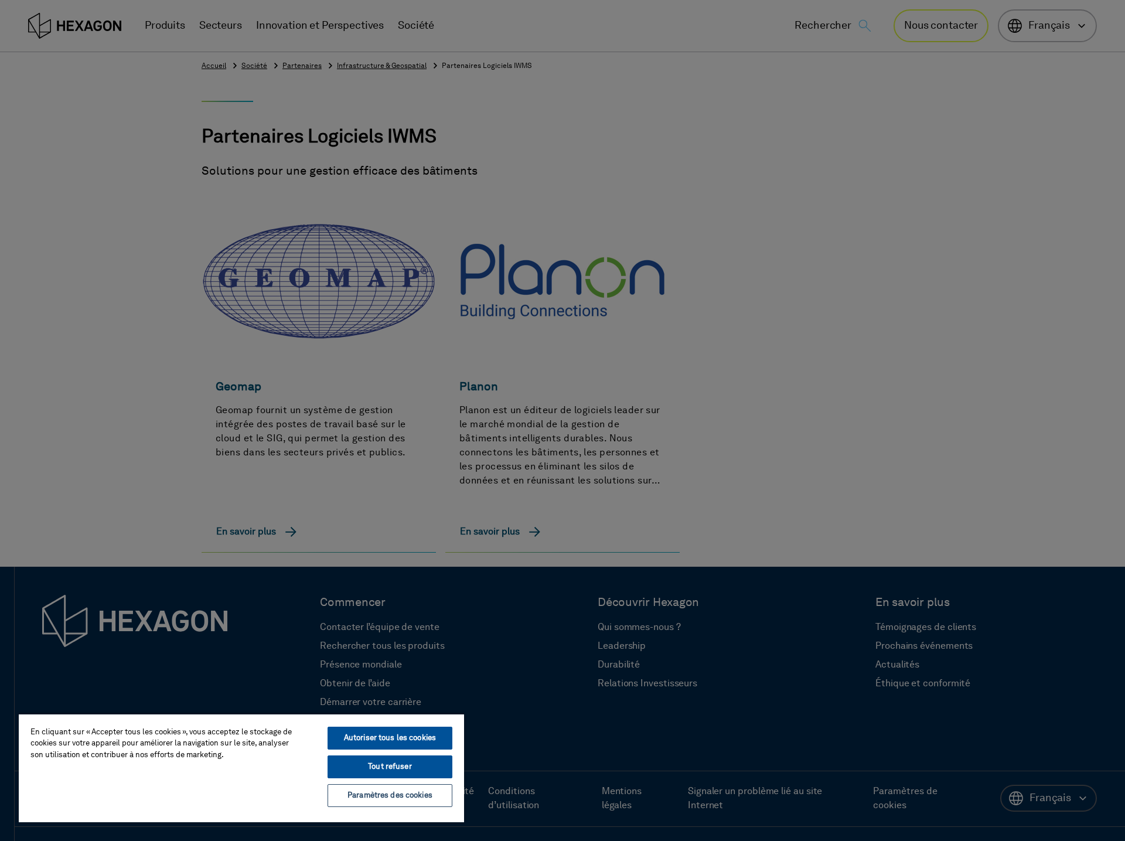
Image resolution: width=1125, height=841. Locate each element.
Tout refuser (390, 767)
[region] (241, 767)
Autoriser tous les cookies (390, 738)
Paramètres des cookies (389, 795)
